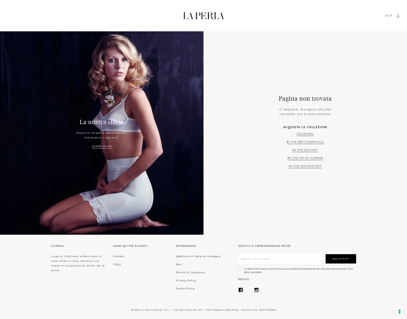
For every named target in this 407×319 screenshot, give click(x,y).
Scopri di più (102, 146)
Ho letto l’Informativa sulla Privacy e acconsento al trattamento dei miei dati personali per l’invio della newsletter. (298, 270)
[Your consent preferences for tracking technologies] (400, 312)
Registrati (340, 258)
